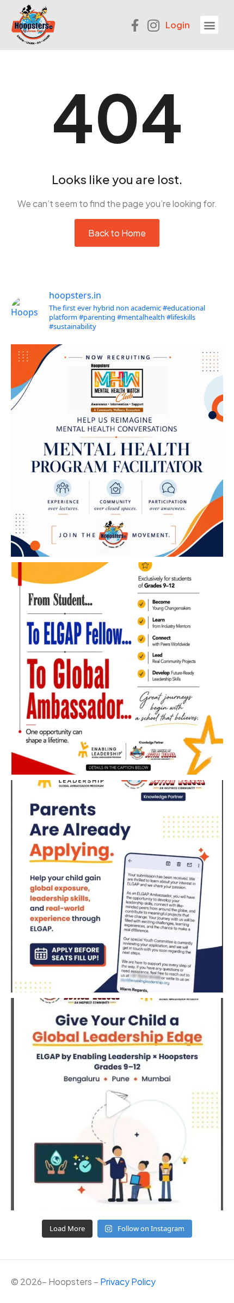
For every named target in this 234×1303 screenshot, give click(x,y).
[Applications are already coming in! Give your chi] (117, 886)
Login (177, 25)
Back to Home (117, 233)
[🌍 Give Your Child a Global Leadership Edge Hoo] (117, 1104)
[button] (209, 25)
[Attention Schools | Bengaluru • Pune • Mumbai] (117, 668)
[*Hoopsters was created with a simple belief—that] (117, 450)
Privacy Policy (128, 1281)
